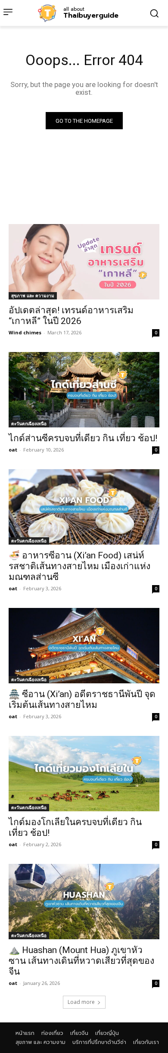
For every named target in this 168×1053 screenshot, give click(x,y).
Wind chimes (25, 332)
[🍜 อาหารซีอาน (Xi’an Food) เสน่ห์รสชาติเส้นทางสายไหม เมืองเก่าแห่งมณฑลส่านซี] (84, 507)
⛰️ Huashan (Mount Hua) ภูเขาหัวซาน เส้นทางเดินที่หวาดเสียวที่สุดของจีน (81, 961)
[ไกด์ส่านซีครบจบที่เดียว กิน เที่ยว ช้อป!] (84, 389)
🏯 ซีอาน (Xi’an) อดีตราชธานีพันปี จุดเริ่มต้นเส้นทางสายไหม (82, 699)
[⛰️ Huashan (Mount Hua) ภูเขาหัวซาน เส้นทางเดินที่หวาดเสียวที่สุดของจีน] (84, 901)
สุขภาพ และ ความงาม (32, 296)
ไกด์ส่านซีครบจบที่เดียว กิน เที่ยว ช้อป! (83, 438)
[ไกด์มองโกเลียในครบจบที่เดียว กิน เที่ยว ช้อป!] (84, 773)
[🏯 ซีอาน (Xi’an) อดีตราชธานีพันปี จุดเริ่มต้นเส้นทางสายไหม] (84, 645)
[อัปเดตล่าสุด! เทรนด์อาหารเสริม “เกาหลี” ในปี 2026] (84, 261)
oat (13, 449)
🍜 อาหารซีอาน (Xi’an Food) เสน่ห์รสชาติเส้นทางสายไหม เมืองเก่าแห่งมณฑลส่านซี (79, 566)
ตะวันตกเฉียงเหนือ (29, 424)
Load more (81, 1002)
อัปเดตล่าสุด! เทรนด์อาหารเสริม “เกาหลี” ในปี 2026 (71, 315)
